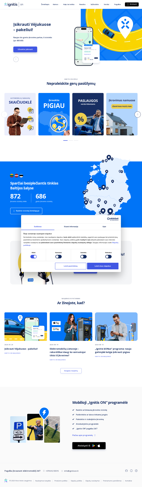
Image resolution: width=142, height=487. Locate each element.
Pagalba (117, 4)
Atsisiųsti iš (84, 445)
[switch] (58, 256)
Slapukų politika (76, 481)
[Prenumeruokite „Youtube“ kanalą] (131, 470)
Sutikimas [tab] (38, 226)
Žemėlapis (45, 4)
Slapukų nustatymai (92, 481)
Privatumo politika (60, 481)
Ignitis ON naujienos (12, 353)
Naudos (82, 4)
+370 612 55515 (52, 471)
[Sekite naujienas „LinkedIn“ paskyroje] (136, 470)
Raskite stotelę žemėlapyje (27, 211)
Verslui (106, 4)
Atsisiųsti (133, 4)
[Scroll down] (16, 59)
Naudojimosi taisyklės (43, 481)
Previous (4, 114)
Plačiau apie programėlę (82, 435)
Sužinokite (95, 4)
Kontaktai (128, 481)
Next (138, 114)
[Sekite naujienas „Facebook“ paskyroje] (126, 470)
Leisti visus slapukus (103, 266)
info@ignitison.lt (71, 471)
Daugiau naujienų (71, 371)
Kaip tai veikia (68, 4)
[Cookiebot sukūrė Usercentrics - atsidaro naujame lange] (108, 219)
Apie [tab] (104, 226)
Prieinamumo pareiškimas (112, 481)
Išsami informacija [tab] (71, 226)
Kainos (55, 4)
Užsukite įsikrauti (25, 49)
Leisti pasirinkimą (70, 266)
